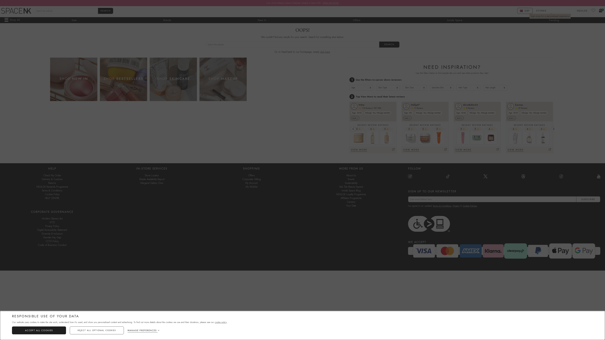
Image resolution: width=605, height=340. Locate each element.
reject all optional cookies (97, 330)
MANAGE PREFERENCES (142, 330)
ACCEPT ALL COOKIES (39, 330)
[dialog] (302, 325)
